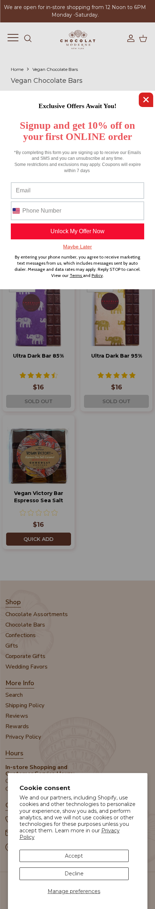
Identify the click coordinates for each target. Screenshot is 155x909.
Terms (76, 275)
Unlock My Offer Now (77, 231)
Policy (97, 275)
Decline (74, 873)
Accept (74, 856)
